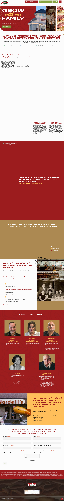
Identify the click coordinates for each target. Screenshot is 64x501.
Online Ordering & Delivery (31, 1)
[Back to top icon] (62, 499)
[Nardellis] (4, 3)
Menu (55, 1)
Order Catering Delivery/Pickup (45, 1)
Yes (4, 452)
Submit (5, 463)
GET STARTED (6, 26)
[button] (31, 218)
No (10, 452)
